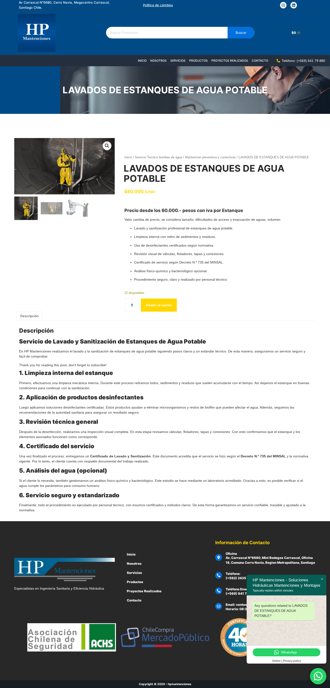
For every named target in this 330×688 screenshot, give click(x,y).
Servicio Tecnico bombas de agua (158, 157)
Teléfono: (233, 574)
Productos (198, 60)
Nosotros (158, 60)
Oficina (231, 554)
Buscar (241, 32)
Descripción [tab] (29, 316)
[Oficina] (218, 557)
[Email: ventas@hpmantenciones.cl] (218, 606)
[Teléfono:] (218, 575)
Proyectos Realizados (229, 60)
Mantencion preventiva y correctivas (210, 157)
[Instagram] (283, 5)
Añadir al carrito (159, 305)
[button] (107, 145)
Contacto (260, 60)
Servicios (178, 60)
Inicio (142, 60)
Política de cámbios (158, 5)
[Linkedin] (293, 5)
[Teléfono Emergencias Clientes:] (218, 590)
